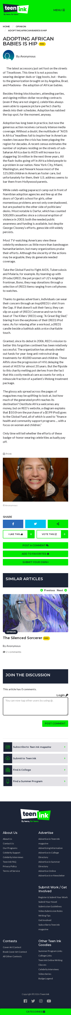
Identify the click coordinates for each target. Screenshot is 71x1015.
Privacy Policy (10, 866)
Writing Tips (44, 915)
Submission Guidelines (50, 906)
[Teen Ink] (18, 9)
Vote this (53, 534)
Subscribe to (32, 747)
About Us (7, 838)
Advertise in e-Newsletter (51, 875)
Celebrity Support (11, 852)
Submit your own (35, 562)
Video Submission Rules (50, 911)
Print (8, 453)
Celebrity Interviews (13, 857)
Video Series (44, 973)
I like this (20, 534)
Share (7, 517)
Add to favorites (34, 553)
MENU (57, 10)
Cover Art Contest (12, 947)
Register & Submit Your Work (53, 897)
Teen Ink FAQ (9, 861)
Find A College (22, 769)
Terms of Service (11, 870)
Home (6, 26)
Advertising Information (50, 848)
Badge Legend (45, 978)
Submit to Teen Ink (24, 758)
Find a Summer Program (27, 781)
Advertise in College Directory (48, 855)
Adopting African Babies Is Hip (27, 30)
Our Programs (10, 848)
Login (61, 695)
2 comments (13, 652)
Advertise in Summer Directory (49, 864)
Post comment (55, 723)
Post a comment (34, 545)
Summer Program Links (50, 951)
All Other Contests (12, 956)
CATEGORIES (34, 1011)
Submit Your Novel (47, 901)
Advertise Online (47, 870)
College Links (45, 955)
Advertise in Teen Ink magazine (49, 841)
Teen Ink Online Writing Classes (50, 962)
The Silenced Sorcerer (22, 638)
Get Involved (44, 920)
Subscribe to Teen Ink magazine (49, 927)
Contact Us (8, 843)
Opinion (21, 26)
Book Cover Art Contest (15, 951)
